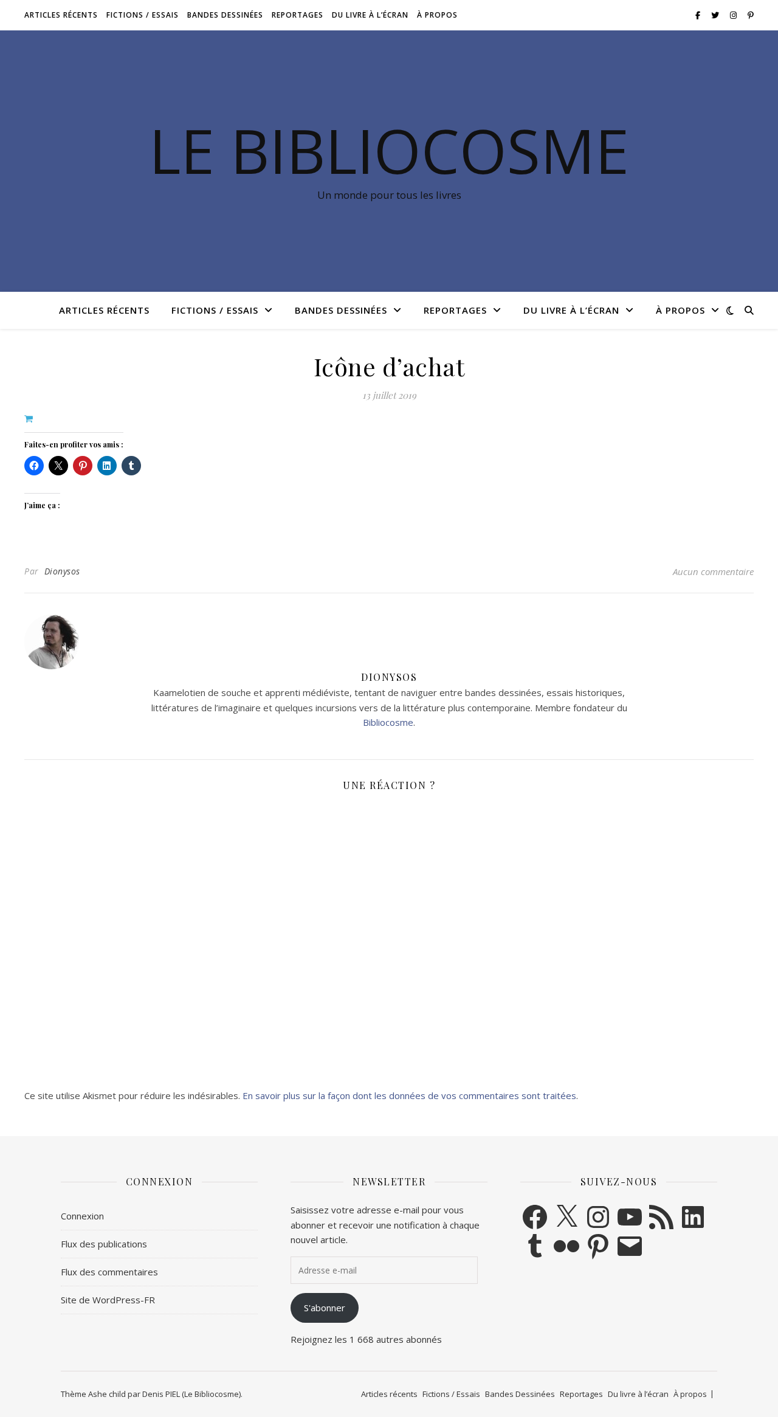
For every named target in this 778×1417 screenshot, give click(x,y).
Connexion (82, 1216)
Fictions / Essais (142, 15)
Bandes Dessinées (225, 15)
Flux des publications (104, 1244)
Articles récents (61, 15)
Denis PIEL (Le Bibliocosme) (191, 1393)
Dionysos (62, 571)
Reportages (297, 15)
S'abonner (324, 1308)
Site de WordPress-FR (108, 1300)
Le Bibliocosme (389, 150)
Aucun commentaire (713, 571)
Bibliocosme (388, 722)
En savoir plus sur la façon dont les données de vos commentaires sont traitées (409, 1095)
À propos (437, 15)
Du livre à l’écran (370, 15)
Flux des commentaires (109, 1272)
